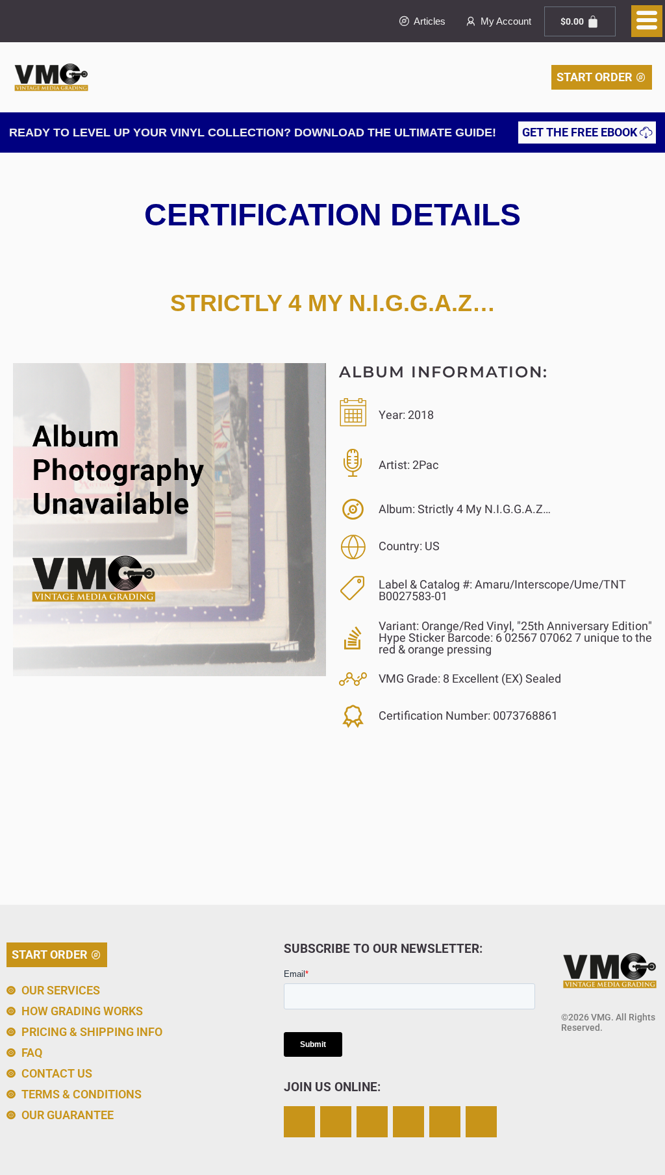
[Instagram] (299, 1121)
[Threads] (408, 1121)
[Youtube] (481, 1121)
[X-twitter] (335, 1121)
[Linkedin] (444, 1121)
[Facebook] (372, 1121)
